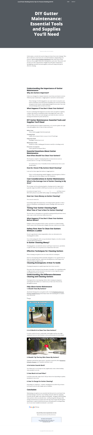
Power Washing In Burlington (43, 59)
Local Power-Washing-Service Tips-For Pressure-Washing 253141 (35, 1)
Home (68, 1)
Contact (73, 1)
